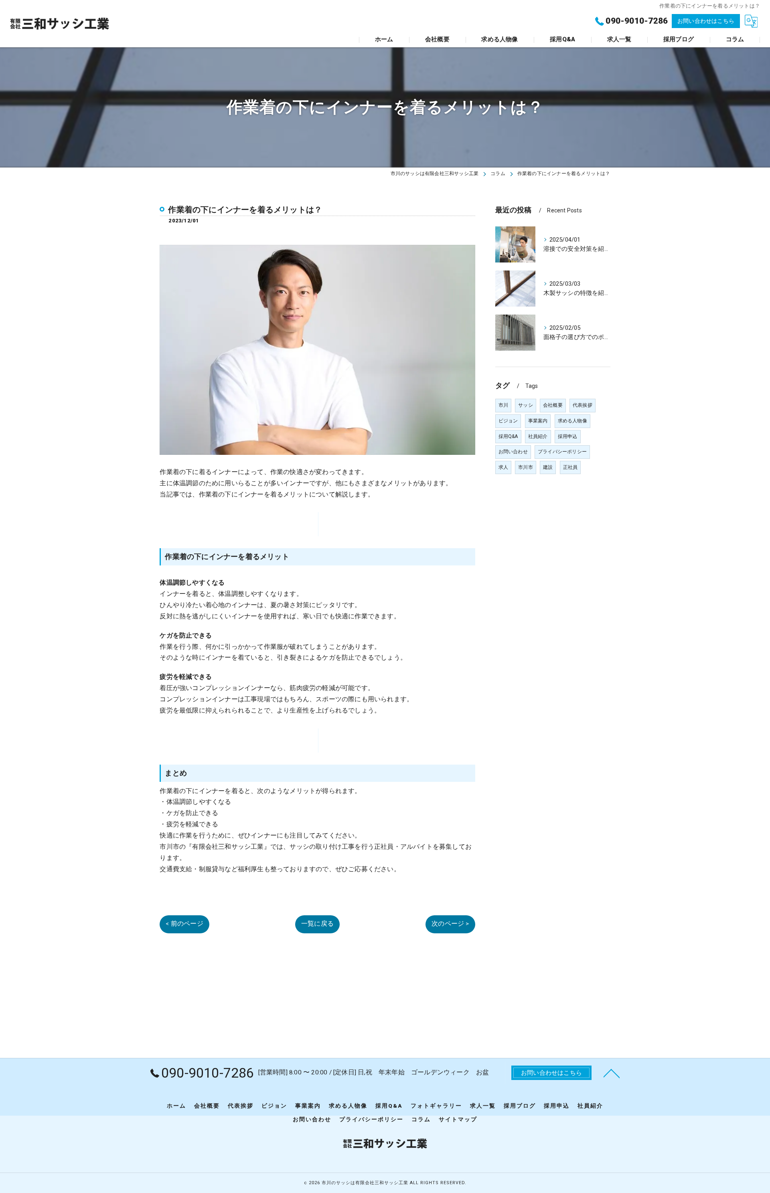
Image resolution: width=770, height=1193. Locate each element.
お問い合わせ (513, 451)
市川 (503, 405)
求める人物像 (572, 421)
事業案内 (538, 421)
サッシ (525, 405)
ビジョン (508, 421)
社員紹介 (538, 436)
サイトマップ (458, 1119)
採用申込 (568, 436)
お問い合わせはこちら (705, 21)
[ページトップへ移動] (612, 1073)
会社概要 (553, 405)
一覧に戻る (317, 923)
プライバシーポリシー (562, 451)
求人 (503, 467)
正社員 (570, 467)
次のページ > (450, 923)
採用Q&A (508, 436)
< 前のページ (184, 923)
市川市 (525, 467)
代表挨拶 (582, 405)
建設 (548, 467)
